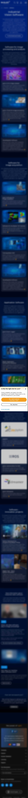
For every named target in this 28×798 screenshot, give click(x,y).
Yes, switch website (13, 399)
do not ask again (5, 409)
